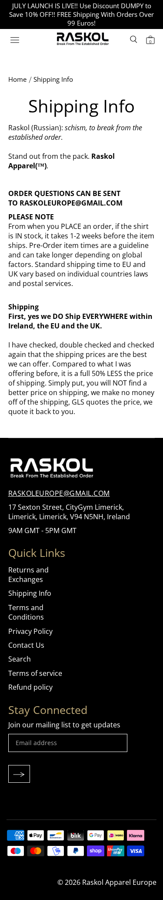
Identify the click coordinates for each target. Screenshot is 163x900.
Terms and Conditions (26, 612)
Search (19, 659)
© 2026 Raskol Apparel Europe (106, 882)
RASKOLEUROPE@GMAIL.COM (59, 493)
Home (17, 79)
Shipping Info (29, 593)
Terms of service (35, 673)
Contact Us (26, 645)
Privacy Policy (30, 631)
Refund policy (30, 687)
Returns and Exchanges (28, 574)
